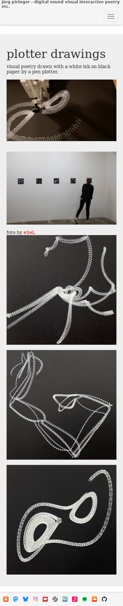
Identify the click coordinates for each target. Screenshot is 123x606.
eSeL (29, 232)
